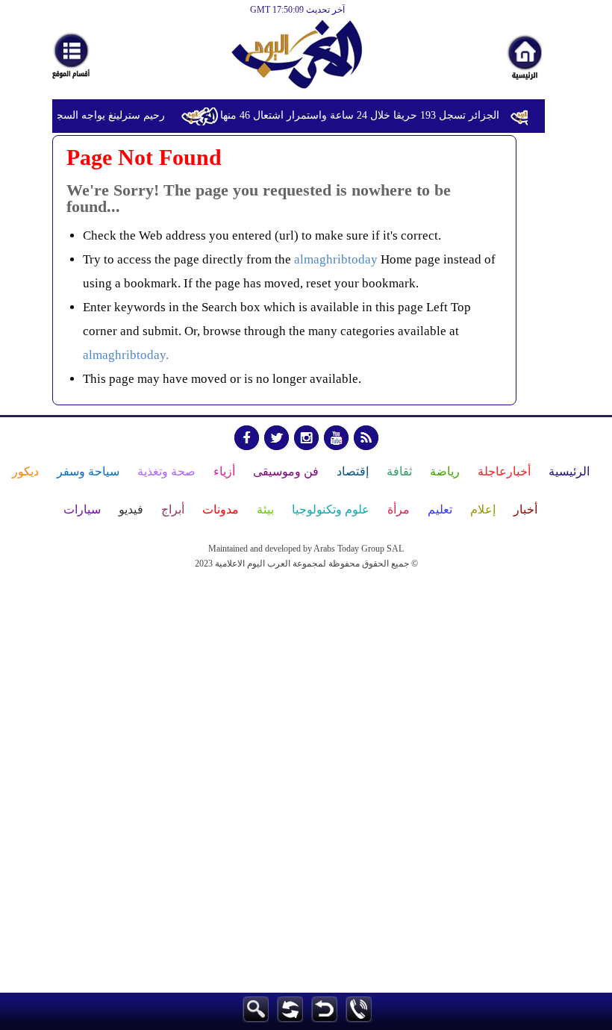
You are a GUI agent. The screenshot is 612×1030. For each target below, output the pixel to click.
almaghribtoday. (126, 355)
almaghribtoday (336, 259)
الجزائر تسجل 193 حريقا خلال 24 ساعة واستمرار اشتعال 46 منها (363, 115)
